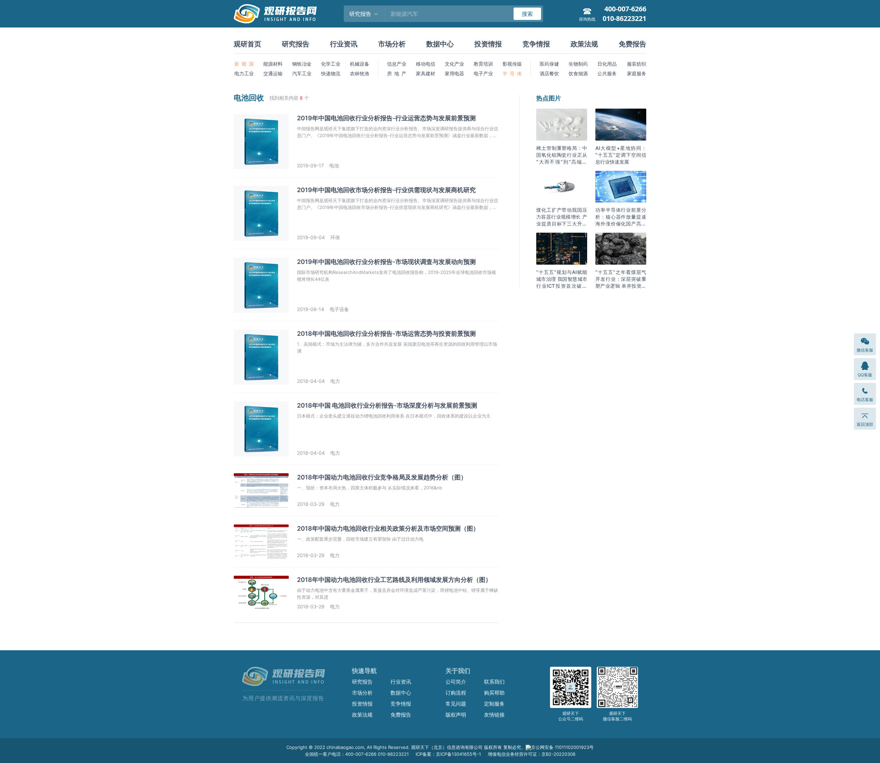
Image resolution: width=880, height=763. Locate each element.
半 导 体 (512, 73)
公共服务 (607, 73)
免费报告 (632, 44)
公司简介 (456, 681)
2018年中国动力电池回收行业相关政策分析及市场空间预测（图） (388, 528)
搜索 (527, 13)
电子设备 (339, 309)
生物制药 (578, 64)
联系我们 (494, 681)
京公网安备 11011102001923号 (562, 747)
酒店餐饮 (549, 73)
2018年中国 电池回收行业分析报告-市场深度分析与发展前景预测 (387, 405)
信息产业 (396, 64)
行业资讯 (344, 44)
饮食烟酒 (578, 73)
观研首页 (247, 44)
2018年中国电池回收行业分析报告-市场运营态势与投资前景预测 (386, 333)
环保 (335, 237)
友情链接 (494, 714)
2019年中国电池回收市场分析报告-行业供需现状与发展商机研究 (386, 189)
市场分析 (392, 44)
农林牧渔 (359, 73)
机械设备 (359, 64)
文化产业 (454, 64)
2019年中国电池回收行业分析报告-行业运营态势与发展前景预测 (386, 118)
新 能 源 (244, 64)
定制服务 (494, 703)
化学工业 (330, 64)
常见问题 (456, 703)
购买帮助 (494, 692)
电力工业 (244, 73)
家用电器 (454, 73)
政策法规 (584, 44)
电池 (334, 165)
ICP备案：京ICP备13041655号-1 (448, 754)
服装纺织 (636, 64)
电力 (335, 381)
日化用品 (607, 64)
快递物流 (330, 73)
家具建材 (425, 73)
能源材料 (273, 64)
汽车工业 (301, 73)
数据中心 (440, 44)
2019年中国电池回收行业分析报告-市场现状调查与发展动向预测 (386, 261)
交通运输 (273, 73)
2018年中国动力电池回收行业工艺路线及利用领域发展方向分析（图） (394, 579)
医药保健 (549, 64)
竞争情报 (536, 44)
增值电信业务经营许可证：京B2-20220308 (531, 754)
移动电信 (425, 64)
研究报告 (295, 44)
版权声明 (456, 714)
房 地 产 (396, 73)
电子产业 (483, 73)
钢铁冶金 (301, 64)
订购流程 (456, 692)
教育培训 (483, 64)
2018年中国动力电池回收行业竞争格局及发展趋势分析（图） (382, 477)
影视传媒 (512, 64)
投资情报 (488, 44)
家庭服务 (636, 73)
